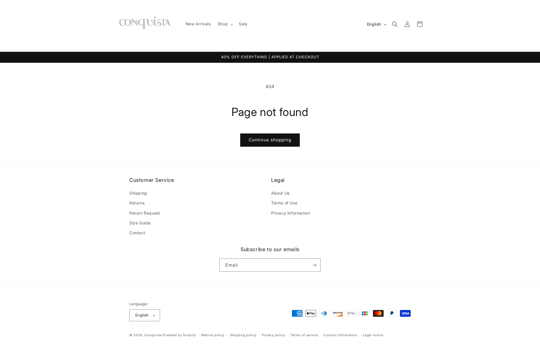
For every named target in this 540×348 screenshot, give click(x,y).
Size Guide (140, 222)
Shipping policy (243, 335)
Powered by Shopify (179, 335)
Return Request (144, 213)
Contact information (340, 335)
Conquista (152, 335)
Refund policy (212, 335)
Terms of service (304, 335)
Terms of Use (284, 202)
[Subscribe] (314, 265)
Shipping (138, 193)
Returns (137, 202)
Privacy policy (273, 335)
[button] (224, 24)
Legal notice (373, 335)
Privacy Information (290, 213)
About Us (280, 193)
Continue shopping (270, 139)
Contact (137, 232)
